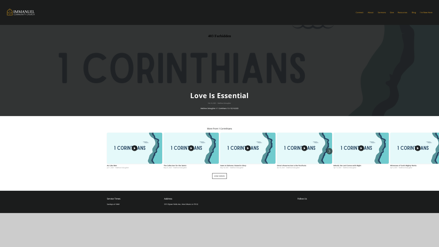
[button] (329, 151)
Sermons (382, 12)
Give (392, 12)
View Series (219, 176)
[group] (134, 151)
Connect (360, 12)
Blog (414, 12)
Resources (403, 12)
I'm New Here (426, 12)
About (371, 12)
